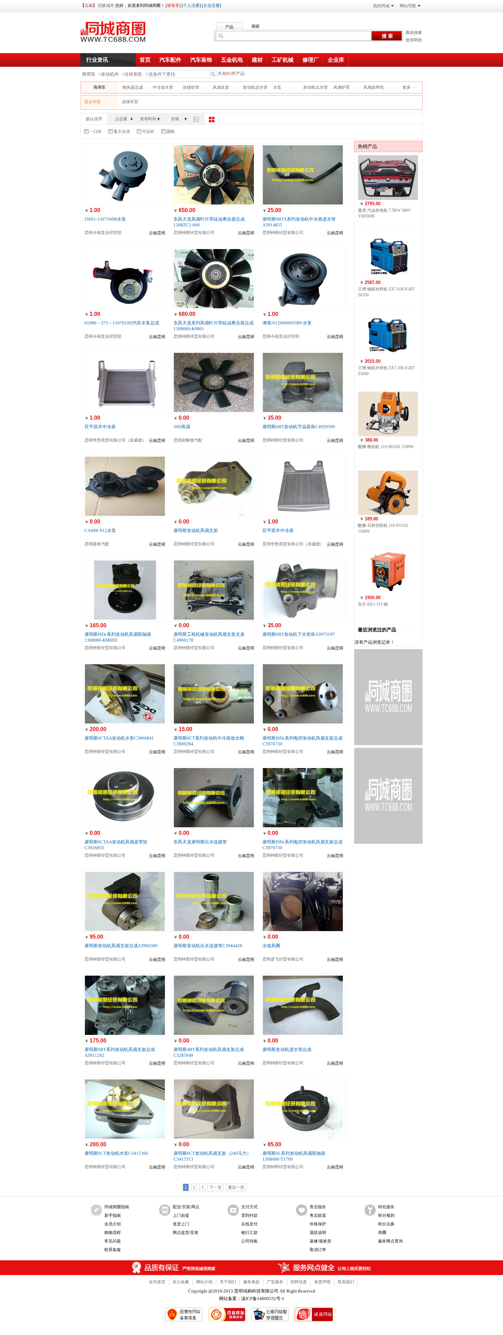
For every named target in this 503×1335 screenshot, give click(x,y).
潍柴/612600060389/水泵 (287, 322)
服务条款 (251, 1282)
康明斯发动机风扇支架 (195, 530)
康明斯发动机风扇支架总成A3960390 (121, 945)
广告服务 (275, 1282)
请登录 (173, 5)
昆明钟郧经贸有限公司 (194, 232)
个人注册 (191, 5)
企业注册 (211, 5)
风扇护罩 (341, 87)
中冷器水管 (163, 87)
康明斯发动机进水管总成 (286, 1049)
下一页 (215, 1187)
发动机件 (110, 74)
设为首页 (157, 1282)
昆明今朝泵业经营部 (103, 232)
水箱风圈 (271, 945)
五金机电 (232, 60)
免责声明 (322, 1282)
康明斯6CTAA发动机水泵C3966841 (119, 738)
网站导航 (408, 5)
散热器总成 (132, 87)
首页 (145, 60)
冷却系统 (133, 74)
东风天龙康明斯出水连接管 (200, 841)
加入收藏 (180, 1282)
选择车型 (130, 101)
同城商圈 (119, 34)
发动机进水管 (255, 87)
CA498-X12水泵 (100, 530)
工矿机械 (283, 60)
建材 (257, 60)
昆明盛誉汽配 (97, 544)
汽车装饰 (201, 60)
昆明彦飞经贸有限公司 (283, 959)
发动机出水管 (315, 87)
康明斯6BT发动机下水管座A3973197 (298, 634)
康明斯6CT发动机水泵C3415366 (116, 1153)
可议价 (148, 131)
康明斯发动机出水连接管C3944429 (207, 945)
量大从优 (122, 131)
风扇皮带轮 (373, 87)
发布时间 (148, 118)
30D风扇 (181, 426)
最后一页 (236, 1187)
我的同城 (381, 5)
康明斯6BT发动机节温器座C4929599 (298, 426)
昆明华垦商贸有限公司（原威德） (115, 440)
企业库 (336, 60)
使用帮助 (413, 40)
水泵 (277, 87)
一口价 (95, 131)
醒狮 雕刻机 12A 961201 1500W (386, 446)
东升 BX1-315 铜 (373, 604)
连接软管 (191, 87)
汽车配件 (170, 60)
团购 (170, 131)
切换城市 (106, 5)
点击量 (121, 118)
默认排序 (94, 118)
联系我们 (346, 1282)
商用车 (88, 74)
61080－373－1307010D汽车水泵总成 (122, 322)
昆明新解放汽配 (187, 440)
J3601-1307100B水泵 (105, 219)
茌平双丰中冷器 (100, 426)
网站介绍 (204, 1282)
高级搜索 (413, 32)
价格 (175, 118)
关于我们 (228, 1282)
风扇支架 (221, 87)
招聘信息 (299, 1282)
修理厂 (310, 60)
